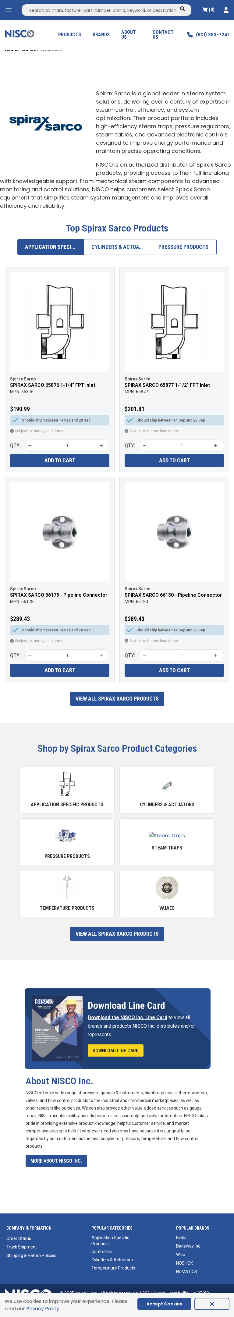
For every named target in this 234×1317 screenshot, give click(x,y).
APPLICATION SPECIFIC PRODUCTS (54, 247)
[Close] (211, 1304)
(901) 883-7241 (212, 35)
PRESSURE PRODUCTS (183, 247)
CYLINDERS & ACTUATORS (121, 247)
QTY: (15, 445)
